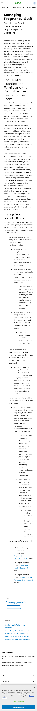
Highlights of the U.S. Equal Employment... (17, 662)
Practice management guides (12, 665)
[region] (18, 698)
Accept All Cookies (18, 707)
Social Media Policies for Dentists (15, 626)
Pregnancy (10, 602)
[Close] (34, 687)
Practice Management (13, 607)
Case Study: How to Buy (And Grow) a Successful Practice (17, 632)
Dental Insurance (18, 7)
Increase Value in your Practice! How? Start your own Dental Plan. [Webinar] (18, 638)
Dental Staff (20, 602)
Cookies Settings (18, 701)
